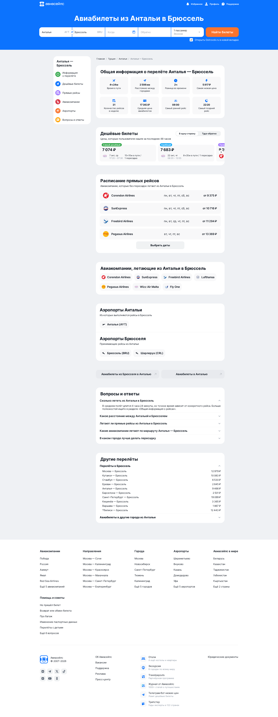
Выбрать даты (160, 245)
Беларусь (218, 558)
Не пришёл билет (50, 605)
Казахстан (219, 564)
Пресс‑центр (103, 679)
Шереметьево (182, 558)
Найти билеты (222, 32)
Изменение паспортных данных (58, 621)
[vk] (43, 671)
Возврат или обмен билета (55, 610)
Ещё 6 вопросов (49, 633)
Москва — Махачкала (95, 575)
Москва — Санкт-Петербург (99, 580)
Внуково (178, 564)
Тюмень (139, 575)
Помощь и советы (52, 597)
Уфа (176, 580)
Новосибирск (142, 564)
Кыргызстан (220, 580)
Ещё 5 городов (143, 586)
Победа (44, 558)
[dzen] (43, 678)
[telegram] (50, 671)
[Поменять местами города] (72, 32)
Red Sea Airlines (49, 580)
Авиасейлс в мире (225, 551)
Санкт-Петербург (144, 569)
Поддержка (102, 668)
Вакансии (101, 662)
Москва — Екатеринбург (97, 586)
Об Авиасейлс (103, 656)
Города (139, 551)
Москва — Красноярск (96, 569)
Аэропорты (181, 551)
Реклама (100, 673)
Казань (178, 569)
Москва (138, 558)
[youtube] (50, 678)
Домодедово (181, 575)
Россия (44, 564)
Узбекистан (220, 575)
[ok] (57, 678)
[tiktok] (64, 671)
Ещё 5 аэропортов (184, 586)
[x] (57, 671)
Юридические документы (223, 656)
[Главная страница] (51, 4)
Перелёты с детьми (51, 627)
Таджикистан (221, 569)
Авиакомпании (50, 551)
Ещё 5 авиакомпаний (52, 586)
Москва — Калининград (97, 564)
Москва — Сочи (92, 558)
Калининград (142, 580)
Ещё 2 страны (221, 586)
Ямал (43, 575)
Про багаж (46, 616)
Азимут (44, 569)
